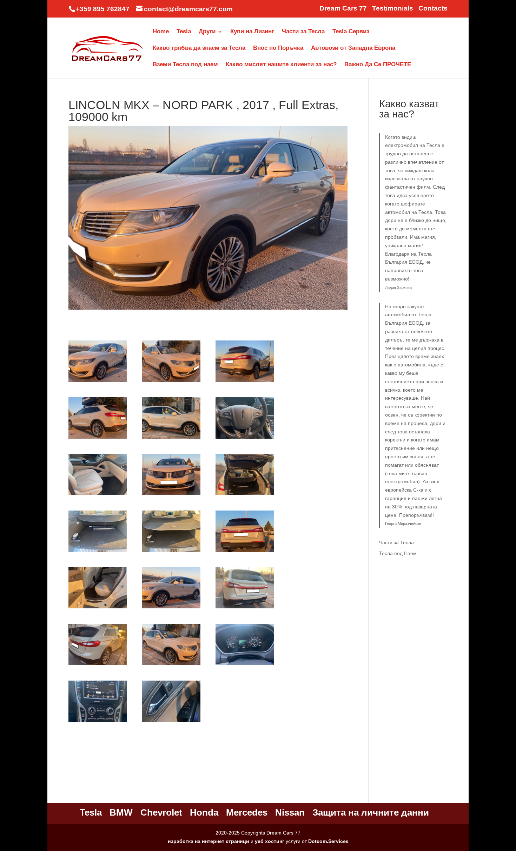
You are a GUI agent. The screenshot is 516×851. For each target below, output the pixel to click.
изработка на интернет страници (208, 841)
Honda (204, 812)
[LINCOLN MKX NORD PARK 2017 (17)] (171, 665)
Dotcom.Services (328, 841)
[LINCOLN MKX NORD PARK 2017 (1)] (97, 382)
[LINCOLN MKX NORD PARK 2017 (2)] (171, 382)
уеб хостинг (269, 841)
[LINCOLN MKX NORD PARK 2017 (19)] (97, 722)
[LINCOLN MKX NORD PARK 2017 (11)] (171, 552)
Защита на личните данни (370, 812)
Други (207, 32)
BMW (121, 812)
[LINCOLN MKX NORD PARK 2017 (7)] (97, 495)
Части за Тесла (303, 32)
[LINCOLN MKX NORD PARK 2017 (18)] (245, 665)
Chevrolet (161, 812)
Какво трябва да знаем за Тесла (199, 48)
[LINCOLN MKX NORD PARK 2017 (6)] (245, 438)
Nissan (290, 812)
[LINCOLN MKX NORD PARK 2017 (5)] (171, 438)
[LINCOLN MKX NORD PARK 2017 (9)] (245, 495)
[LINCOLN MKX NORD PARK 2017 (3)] (245, 382)
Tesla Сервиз (350, 32)
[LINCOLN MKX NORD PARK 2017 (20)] (171, 722)
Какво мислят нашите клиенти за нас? (281, 65)
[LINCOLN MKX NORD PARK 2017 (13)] (97, 608)
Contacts (433, 8)
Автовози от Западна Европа (353, 48)
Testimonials (392, 8)
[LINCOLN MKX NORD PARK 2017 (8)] (171, 495)
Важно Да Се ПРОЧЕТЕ (377, 65)
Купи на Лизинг (252, 32)
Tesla (184, 32)
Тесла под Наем (398, 553)
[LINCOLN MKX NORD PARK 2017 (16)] (97, 665)
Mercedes (246, 812)
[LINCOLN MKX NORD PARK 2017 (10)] (97, 552)
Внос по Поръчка (278, 48)
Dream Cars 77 (343, 8)
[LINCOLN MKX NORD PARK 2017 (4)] (97, 438)
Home (161, 32)
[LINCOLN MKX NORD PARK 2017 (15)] (245, 608)
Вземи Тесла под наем (185, 65)
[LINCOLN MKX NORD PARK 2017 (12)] (245, 552)
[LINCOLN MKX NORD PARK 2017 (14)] (171, 608)
